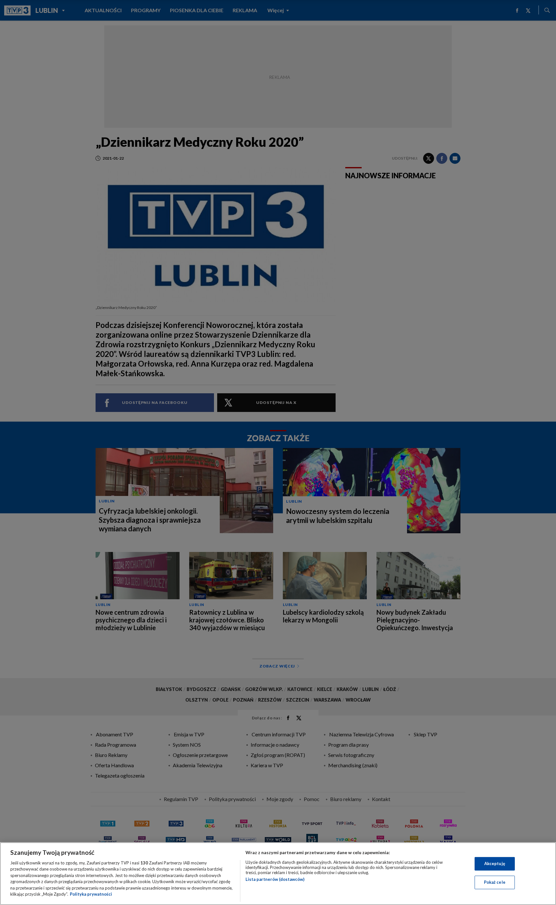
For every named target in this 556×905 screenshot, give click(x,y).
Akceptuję (494, 863)
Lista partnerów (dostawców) (275, 879)
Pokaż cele (494, 882)
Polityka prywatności (91, 894)
